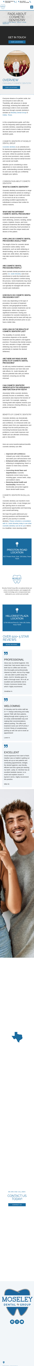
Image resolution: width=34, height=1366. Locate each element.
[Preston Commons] (4, 1362)
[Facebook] (12, 1322)
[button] (31, 7)
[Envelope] (22, 1322)
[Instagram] (17, 1322)
